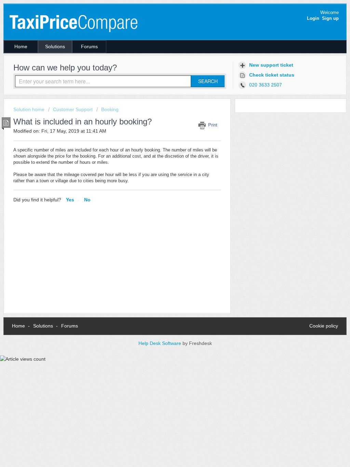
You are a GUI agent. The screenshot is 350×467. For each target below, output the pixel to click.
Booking (110, 109)
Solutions (55, 46)
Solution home (29, 109)
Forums (89, 46)
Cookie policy (323, 326)
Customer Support (73, 109)
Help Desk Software (160, 343)
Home (20, 46)
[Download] (162, 145)
